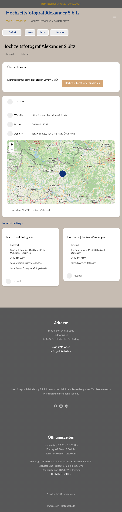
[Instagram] (61, 406)
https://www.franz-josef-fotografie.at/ (28, 268)
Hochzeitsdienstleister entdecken (82, 83)
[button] (5, 258)
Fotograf (25, 54)
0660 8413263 (40, 124)
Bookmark (61, 32)
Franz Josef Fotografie (20, 237)
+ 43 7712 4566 (61, 347)
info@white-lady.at (61, 351)
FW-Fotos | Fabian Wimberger (86, 237)
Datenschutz (68, 506)
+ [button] (12, 144)
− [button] (12, 149)
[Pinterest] (66, 406)
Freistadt (10, 54)
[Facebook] (55, 406)
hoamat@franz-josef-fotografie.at (26, 263)
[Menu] (114, 16)
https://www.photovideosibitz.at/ (49, 115)
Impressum (53, 506)
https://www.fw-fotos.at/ (83, 263)
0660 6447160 (78, 258)
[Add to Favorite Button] (7, 232)
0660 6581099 (17, 258)
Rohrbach (15, 245)
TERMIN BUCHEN (61, 474)
